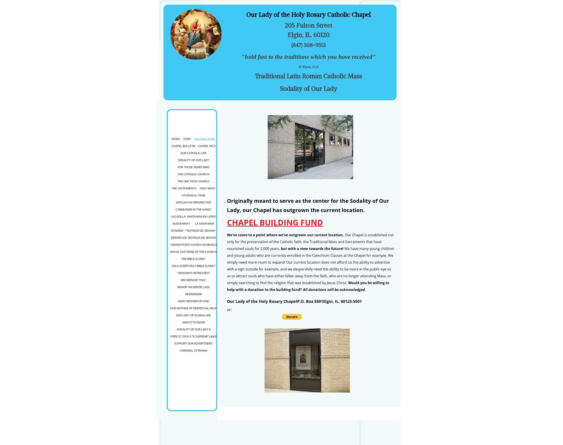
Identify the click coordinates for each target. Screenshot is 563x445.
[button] (292, 317)
